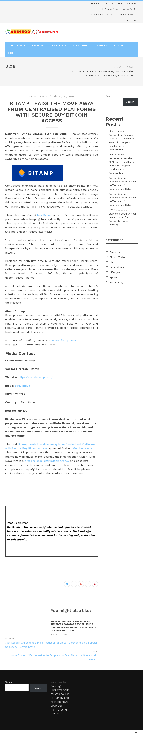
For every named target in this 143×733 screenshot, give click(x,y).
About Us (109, 3)
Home (96, 3)
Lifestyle (118, 45)
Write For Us (129, 9)
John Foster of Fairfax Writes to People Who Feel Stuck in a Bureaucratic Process (54, 657)
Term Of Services (127, 3)
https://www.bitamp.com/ (35, 377)
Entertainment (81, 45)
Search (110, 96)
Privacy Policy (112, 9)
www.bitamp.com (64, 340)
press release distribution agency (47, 460)
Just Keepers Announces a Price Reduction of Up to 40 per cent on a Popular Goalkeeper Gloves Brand (51, 644)
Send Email (22, 385)
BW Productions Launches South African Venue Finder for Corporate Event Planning (123, 217)
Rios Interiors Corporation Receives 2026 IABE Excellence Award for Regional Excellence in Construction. (73, 626)
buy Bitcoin (44, 215)
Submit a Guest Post (104, 14)
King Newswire (82, 448)
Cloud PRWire (17, 45)
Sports (102, 45)
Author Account (128, 14)
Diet (10, 53)
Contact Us (130, 20)
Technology (57, 45)
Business (37, 45)
